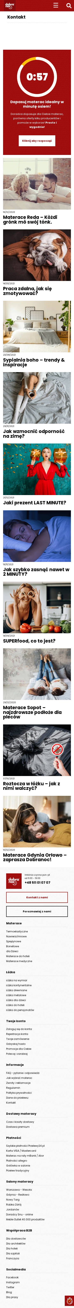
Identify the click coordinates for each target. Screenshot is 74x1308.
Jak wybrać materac (19, 1078)
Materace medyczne (19, 961)
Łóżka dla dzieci (16, 1000)
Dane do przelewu (17, 1097)
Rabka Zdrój (13, 1204)
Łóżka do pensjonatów (20, 1010)
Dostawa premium (18, 1127)
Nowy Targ (13, 1199)
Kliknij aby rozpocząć (37, 141)
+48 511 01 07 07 (37, 882)
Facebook (12, 1277)
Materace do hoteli (18, 956)
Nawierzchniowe (16, 936)
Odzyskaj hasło (15, 1044)
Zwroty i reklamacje (18, 1083)
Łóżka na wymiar (16, 980)
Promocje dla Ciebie (18, 1049)
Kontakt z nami (37, 897)
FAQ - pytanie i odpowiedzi (22, 1073)
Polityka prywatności (19, 1093)
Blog (9, 1292)
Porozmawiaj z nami (37, 911)
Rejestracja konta (17, 1034)
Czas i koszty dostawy (20, 1122)
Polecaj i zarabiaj (17, 1054)
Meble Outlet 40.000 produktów (25, 1219)
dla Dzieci (12, 951)
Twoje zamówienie (17, 1039)
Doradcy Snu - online (19, 1214)
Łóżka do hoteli (15, 1005)
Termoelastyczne (17, 931)
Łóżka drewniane (16, 990)
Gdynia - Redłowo (17, 1194)
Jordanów (12, 1209)
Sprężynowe (13, 941)
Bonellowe (12, 946)
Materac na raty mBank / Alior (25, 1155)
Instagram (13, 1282)
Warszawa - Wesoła (19, 1189)
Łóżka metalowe (16, 995)
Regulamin (13, 1088)
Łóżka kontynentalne (18, 985)
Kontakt (11, 1102)
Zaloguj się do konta (19, 1029)
